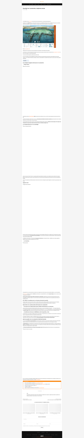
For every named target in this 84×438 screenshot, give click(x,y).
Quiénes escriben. (49, 4)
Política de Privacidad (41, 434)
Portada (23, 6)
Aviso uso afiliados (47, 434)
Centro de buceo (31, 116)
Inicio (29, 4)
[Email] (53, 4)
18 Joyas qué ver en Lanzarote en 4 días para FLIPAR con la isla (34, 6)
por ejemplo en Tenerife (57, 52)
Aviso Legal (52, 434)
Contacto (44, 4)
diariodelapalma (38, 379)
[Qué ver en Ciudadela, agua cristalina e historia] (42, 408)
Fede (26, 9)
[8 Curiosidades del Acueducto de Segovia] (55, 408)
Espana (32, 4)
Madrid (41, 4)
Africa (35, 4)
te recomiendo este (41, 387)
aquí (31, 386)
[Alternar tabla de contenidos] (27, 60)
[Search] (54, 4)
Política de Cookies (34, 434)
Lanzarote (30, 21)
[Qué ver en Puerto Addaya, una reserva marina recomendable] (29, 408)
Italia (38, 4)
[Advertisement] (42, 15)
